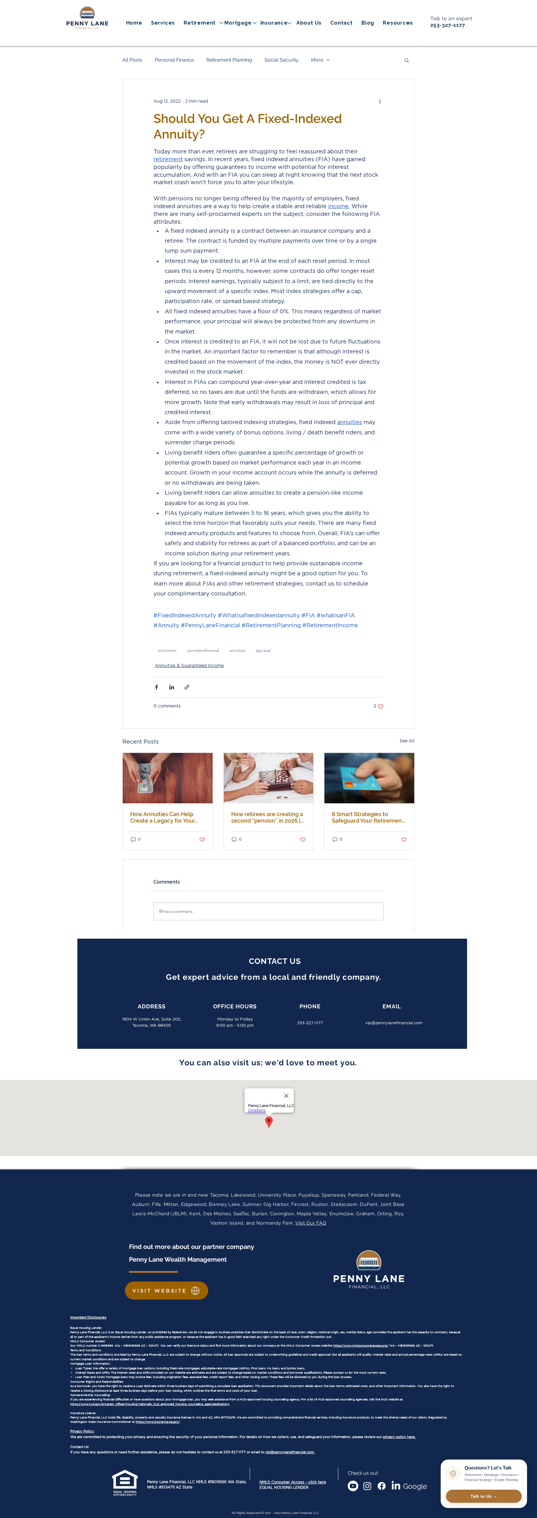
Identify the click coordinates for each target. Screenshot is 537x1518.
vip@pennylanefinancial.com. (290, 1452)
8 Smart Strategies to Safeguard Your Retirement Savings (368, 817)
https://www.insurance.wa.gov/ (158, 1421)
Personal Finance (174, 60)
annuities (237, 650)
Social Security (281, 60)
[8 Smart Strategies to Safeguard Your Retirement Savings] (369, 778)
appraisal (263, 650)
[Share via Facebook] (156, 687)
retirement (167, 650)
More (317, 60)
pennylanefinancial (203, 650)
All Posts (132, 60)
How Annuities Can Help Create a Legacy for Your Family (162, 817)
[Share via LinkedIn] (172, 687)
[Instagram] (367, 1486)
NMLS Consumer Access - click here (292, 1482)
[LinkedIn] (396, 1486)
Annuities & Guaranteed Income (189, 666)
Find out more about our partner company (192, 1246)
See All (407, 741)
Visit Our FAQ (310, 1223)
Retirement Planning (229, 60)
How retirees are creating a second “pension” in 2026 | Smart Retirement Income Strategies (267, 817)
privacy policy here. (399, 1437)
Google (415, 1486)
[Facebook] (381, 1486)
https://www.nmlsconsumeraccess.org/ (360, 1345)
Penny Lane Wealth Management (178, 1259)
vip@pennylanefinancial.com (393, 1023)
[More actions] (379, 101)
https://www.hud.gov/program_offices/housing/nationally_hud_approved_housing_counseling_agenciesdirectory (149, 1404)
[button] (398, 23)
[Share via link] (187, 687)
